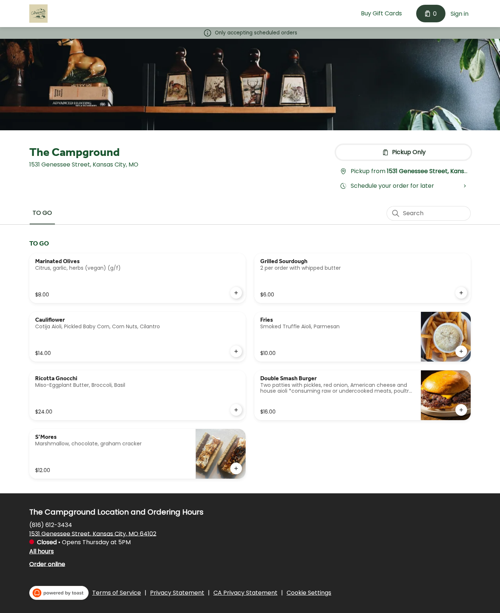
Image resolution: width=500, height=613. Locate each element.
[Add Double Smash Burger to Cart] (461, 410)
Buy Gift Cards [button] (381, 13)
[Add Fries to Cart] (461, 351)
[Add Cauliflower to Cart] (236, 351)
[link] (42, 213)
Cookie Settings (309, 593)
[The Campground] (38, 13)
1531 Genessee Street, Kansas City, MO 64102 (92, 533)
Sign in (460, 14)
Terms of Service (116, 593)
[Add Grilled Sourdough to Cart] (461, 293)
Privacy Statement (177, 593)
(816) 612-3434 (50, 524)
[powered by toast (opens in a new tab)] (59, 592)
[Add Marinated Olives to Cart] (236, 293)
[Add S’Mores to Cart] (236, 468)
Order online (47, 564)
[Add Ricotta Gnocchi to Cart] (236, 410)
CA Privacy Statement (245, 593)
